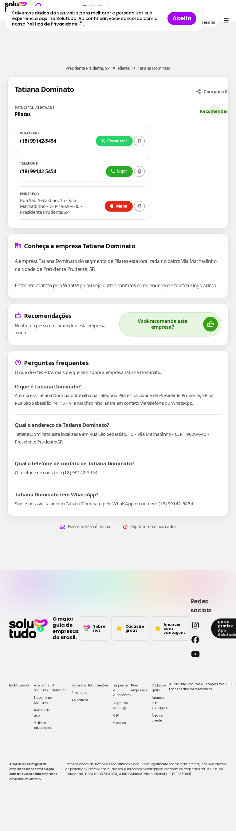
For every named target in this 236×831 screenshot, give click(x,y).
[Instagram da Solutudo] (199, 625)
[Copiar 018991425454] (139, 171)
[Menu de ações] (226, 20)
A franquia (80, 692)
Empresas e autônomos (122, 690)
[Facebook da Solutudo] (199, 639)
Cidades (119, 723)
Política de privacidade (43, 725)
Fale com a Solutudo (42, 688)
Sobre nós (79, 685)
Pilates (124, 68)
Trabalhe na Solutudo (43, 700)
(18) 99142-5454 (38, 140)
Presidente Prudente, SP (87, 68)
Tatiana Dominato (154, 68)
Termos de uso (41, 713)
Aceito (181, 18)
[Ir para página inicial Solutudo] (28, 628)
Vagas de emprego (120, 705)
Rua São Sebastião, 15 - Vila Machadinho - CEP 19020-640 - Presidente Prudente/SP (51, 206)
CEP (116, 715)
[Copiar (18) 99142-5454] (139, 141)
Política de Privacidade (52, 24)
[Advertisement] (118, 39)
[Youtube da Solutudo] (199, 654)
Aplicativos (80, 700)
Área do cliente (157, 718)
